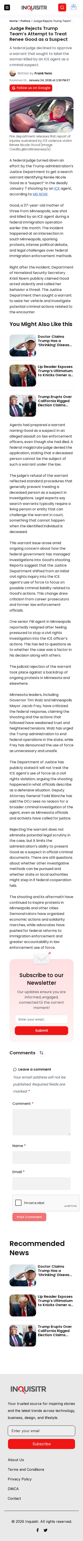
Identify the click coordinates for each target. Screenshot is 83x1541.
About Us (16, 1460)
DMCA (13, 1489)
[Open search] (62, 7)
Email (18, 1171)
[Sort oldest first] (41, 1053)
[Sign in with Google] (73, 7)
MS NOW (40, 194)
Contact (14, 1498)
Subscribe (42, 1444)
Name (19, 1145)
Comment (23, 1103)
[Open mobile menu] (7, 7)
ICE (57, 188)
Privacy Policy (20, 1479)
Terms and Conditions (26, 1469)
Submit (41, 1030)
